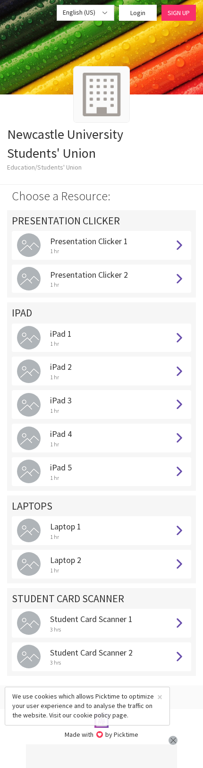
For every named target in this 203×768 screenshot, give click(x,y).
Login (137, 13)
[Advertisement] (101, 756)
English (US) (80, 12)
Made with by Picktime (102, 734)
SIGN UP (179, 13)
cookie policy (92, 715)
